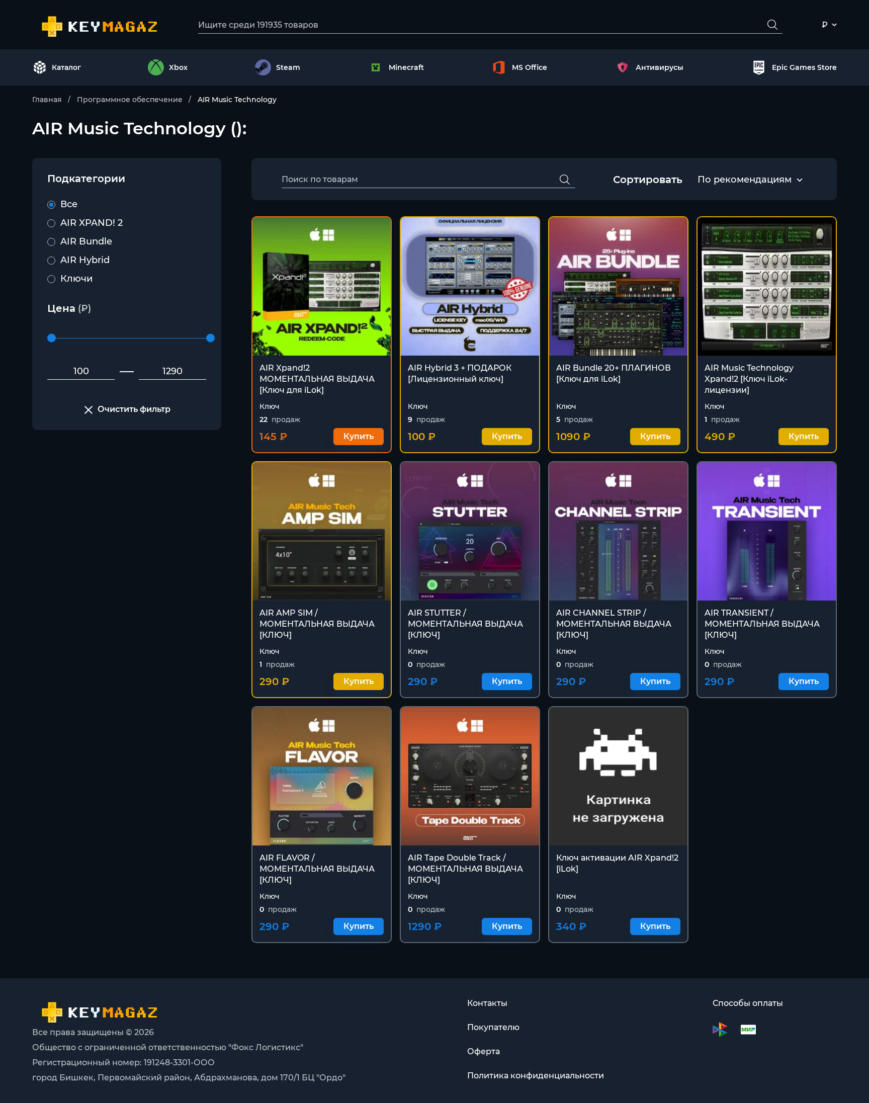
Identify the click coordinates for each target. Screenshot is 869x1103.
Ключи (76, 279)
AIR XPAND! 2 (91, 223)
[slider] (51, 338)
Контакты (487, 1003)
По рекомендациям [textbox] (745, 180)
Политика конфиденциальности (535, 1075)
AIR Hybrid (85, 260)
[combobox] (745, 180)
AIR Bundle (86, 241)
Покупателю (493, 1027)
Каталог (66, 67)
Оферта (483, 1051)
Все (68, 204)
